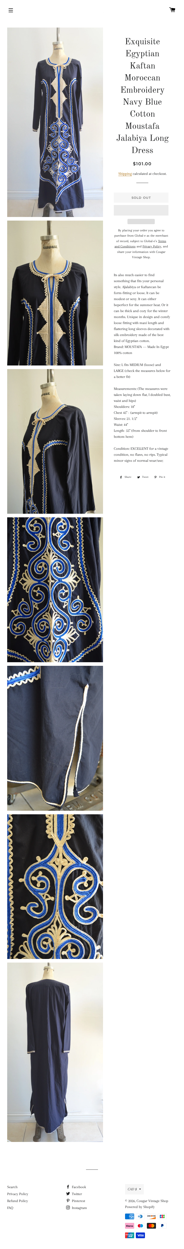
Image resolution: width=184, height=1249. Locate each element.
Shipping (125, 173)
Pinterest (78, 1201)
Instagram (79, 1208)
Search (12, 1187)
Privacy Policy (17, 1194)
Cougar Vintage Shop (152, 1201)
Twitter (76, 1194)
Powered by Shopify (140, 1207)
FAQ (10, 1208)
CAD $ (132, 1189)
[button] (141, 210)
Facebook (78, 1187)
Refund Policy (17, 1201)
